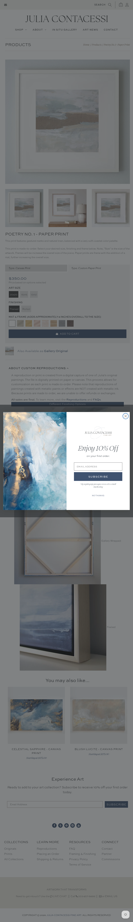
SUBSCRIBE (98, 476)
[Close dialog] (125, 416)
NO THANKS (98, 495)
